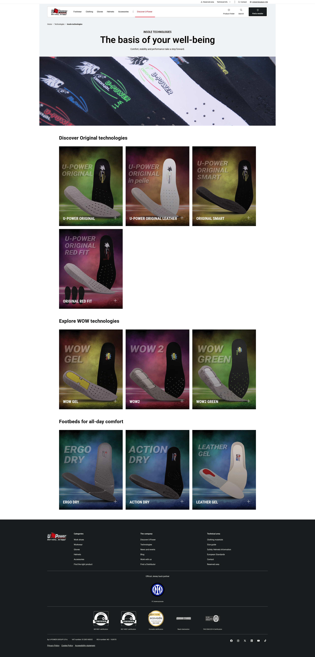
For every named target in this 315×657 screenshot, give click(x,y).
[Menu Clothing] (94, 11)
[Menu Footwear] (83, 11)
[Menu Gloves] (104, 11)
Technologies (59, 24)
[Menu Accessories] (130, 11)
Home (49, 24)
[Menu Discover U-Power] (154, 11)
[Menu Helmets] (115, 11)
